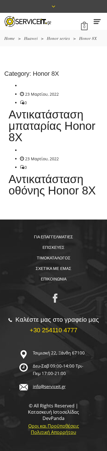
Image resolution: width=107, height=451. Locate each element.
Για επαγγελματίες (53, 237)
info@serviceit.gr (49, 386)
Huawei (31, 38)
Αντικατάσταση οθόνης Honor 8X (52, 185)
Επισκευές (53, 247)
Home (9, 38)
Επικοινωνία (53, 279)
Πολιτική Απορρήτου (53, 432)
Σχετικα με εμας (53, 268)
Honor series (58, 38)
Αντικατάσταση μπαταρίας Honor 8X (52, 126)
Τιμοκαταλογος (53, 258)
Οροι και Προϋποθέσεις (53, 426)
